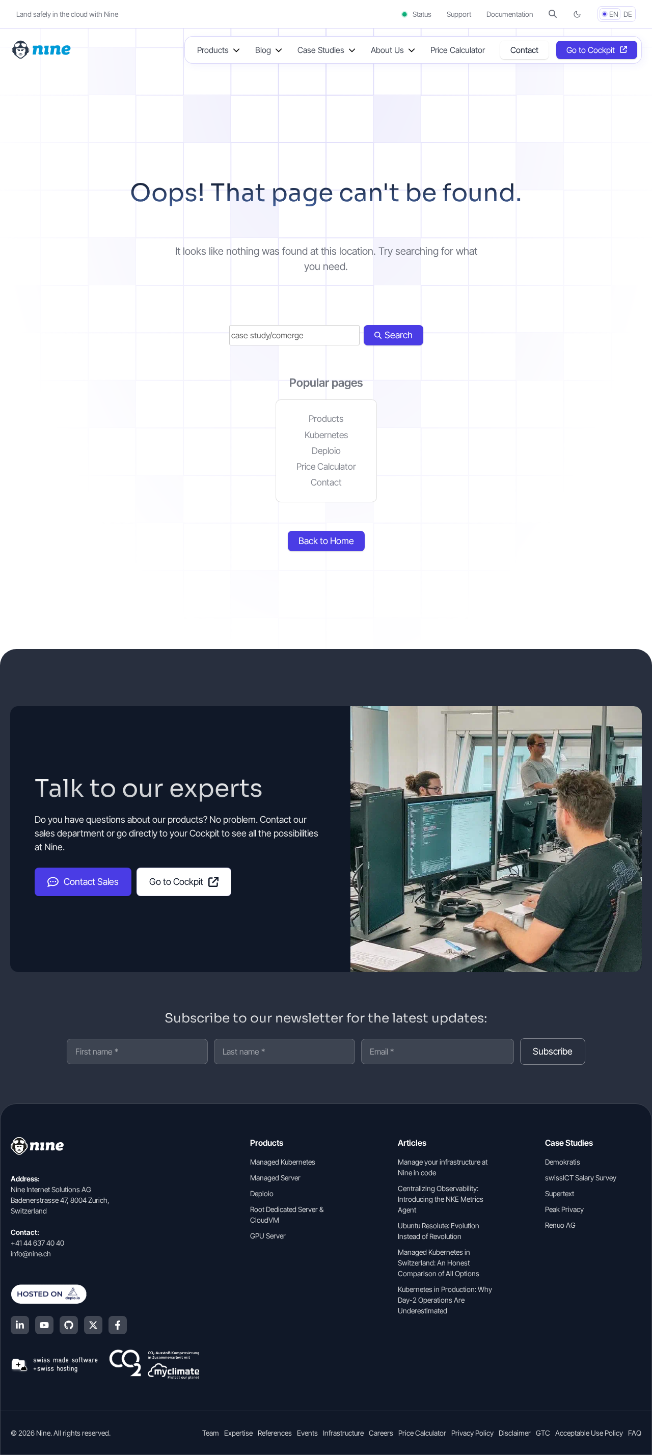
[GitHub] (69, 1325)
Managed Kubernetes (282, 1161)
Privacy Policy (472, 1433)
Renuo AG (560, 1225)
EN (613, 14)
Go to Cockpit (590, 50)
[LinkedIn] (20, 1325)
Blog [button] (263, 50)
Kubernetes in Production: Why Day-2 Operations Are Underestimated (445, 1300)
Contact (524, 50)
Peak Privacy (564, 1209)
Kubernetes (326, 434)
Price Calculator (457, 50)
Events (307, 1433)
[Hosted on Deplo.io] (105, 1294)
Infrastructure (343, 1433)
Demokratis (562, 1161)
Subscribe (553, 1051)
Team (210, 1433)
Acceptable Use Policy (589, 1433)
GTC (543, 1433)
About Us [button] (387, 50)
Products (326, 418)
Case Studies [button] (320, 50)
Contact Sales (91, 881)
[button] (553, 14)
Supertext (559, 1193)
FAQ (634, 1433)
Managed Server (275, 1177)
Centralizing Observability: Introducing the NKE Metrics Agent (440, 1199)
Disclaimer (515, 1433)
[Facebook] (117, 1325)
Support (459, 14)
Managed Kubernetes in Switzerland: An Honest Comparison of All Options (438, 1263)
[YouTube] (44, 1325)
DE (627, 14)
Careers (381, 1433)
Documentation (509, 14)
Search (399, 335)
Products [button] (213, 50)
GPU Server (268, 1235)
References (275, 1433)
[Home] (42, 49)
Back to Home (326, 540)
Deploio (326, 450)
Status (421, 14)
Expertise (238, 1433)
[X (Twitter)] (93, 1325)
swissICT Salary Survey (580, 1177)
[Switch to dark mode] (577, 14)
